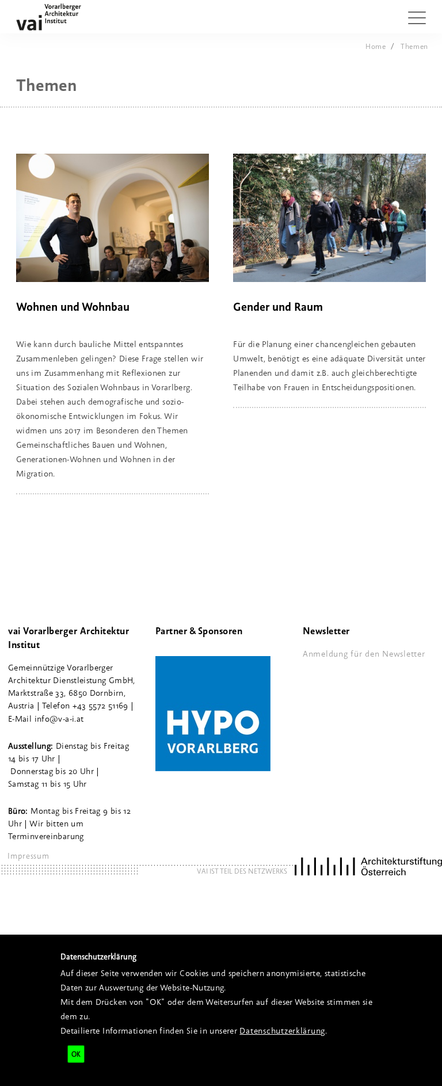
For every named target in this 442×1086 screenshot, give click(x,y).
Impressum (28, 856)
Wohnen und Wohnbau (72, 306)
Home (375, 46)
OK (76, 1054)
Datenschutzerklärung (282, 1030)
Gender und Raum (278, 306)
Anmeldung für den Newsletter (364, 653)
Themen (414, 46)
